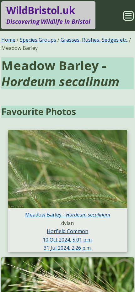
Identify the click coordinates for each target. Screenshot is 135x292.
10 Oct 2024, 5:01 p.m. (68, 239)
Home (8, 39)
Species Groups (38, 39)
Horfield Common (67, 231)
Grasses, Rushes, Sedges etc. (94, 39)
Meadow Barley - (67, 214)
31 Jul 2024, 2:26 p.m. (68, 247)
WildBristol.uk (48, 14)
